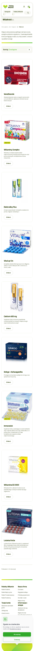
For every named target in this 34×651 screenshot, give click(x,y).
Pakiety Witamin (18, 12)
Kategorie (7, 12)
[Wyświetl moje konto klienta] (24, 6)
